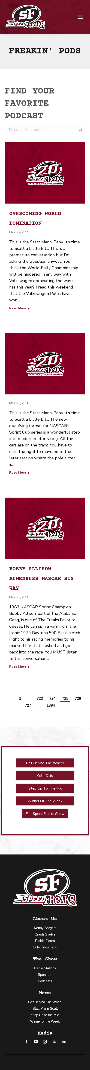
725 (65, 698)
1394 (51, 705)
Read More (17, 308)
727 (28, 705)
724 (52, 698)
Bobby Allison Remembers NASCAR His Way (41, 579)
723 (40, 698)
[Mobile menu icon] (80, 16)
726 (78, 698)
